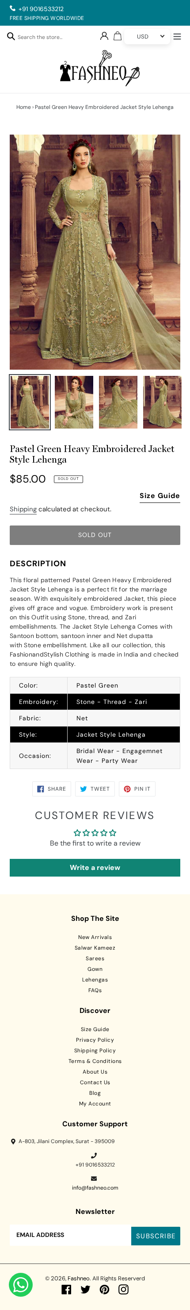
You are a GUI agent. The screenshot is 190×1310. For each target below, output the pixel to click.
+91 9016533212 (41, 9)
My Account (95, 1103)
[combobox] (45, 38)
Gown (95, 969)
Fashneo (79, 1278)
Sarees (95, 958)
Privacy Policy (95, 1039)
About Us (95, 1071)
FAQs (95, 990)
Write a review (95, 867)
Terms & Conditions (95, 1061)
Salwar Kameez (95, 947)
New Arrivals (95, 937)
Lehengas (95, 979)
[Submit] (11, 35)
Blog (95, 1093)
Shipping (23, 509)
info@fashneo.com (95, 1187)
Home (23, 107)
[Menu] (177, 35)
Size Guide (160, 495)
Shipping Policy (95, 1050)
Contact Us (95, 1082)
